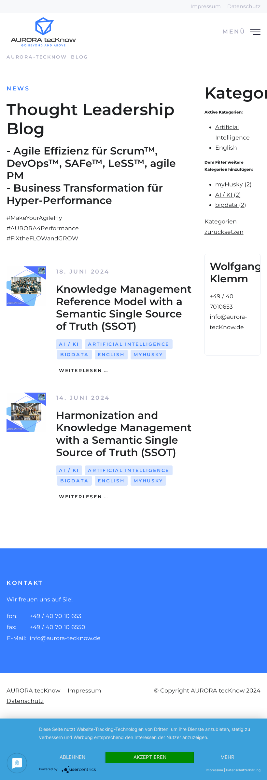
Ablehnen (72, 757)
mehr (227, 757)
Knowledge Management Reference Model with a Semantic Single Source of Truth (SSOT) (123, 307)
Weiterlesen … (82, 370)
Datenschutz (243, 6)
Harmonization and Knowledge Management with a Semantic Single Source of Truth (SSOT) (123, 434)
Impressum (205, 6)
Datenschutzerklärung (243, 770)
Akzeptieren (150, 757)
